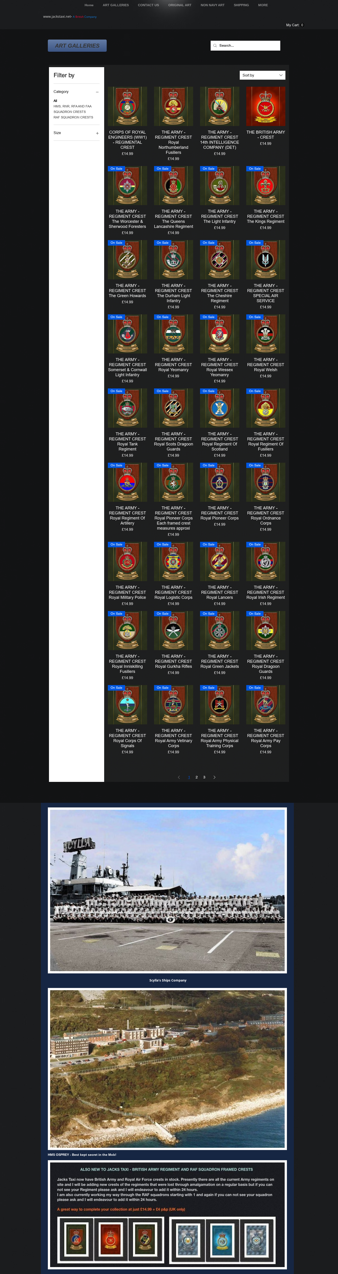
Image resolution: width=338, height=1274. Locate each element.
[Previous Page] (179, 777)
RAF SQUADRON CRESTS (73, 117)
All (55, 101)
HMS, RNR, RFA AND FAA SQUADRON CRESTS (72, 109)
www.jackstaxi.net (57, 16)
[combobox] (263, 75)
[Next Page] (214, 777)
